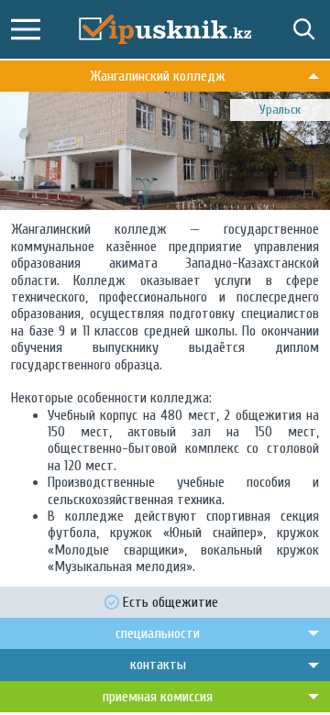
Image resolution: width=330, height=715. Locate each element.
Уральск (280, 109)
